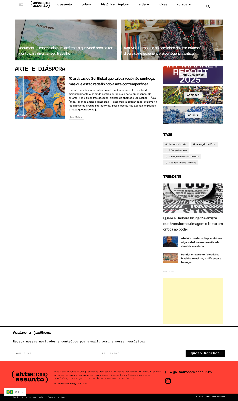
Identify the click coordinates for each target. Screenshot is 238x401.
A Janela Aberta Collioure (182, 162)
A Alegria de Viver (206, 144)
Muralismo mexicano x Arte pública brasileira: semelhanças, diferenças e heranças (201, 258)
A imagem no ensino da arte (184, 156)
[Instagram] (168, 381)
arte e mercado (193, 75)
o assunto (64, 4)
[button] (21, 4)
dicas (163, 4)
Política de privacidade (28, 397)
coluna (86, 4)
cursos (182, 4)
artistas (144, 4)
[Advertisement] (193, 301)
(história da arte (177, 144)
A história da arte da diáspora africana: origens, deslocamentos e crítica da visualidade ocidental (201, 242)
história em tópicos (115, 4)
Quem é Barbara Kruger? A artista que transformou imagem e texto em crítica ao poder (193, 223)
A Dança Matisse (178, 150)
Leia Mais (75, 117)
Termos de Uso (56, 397)
